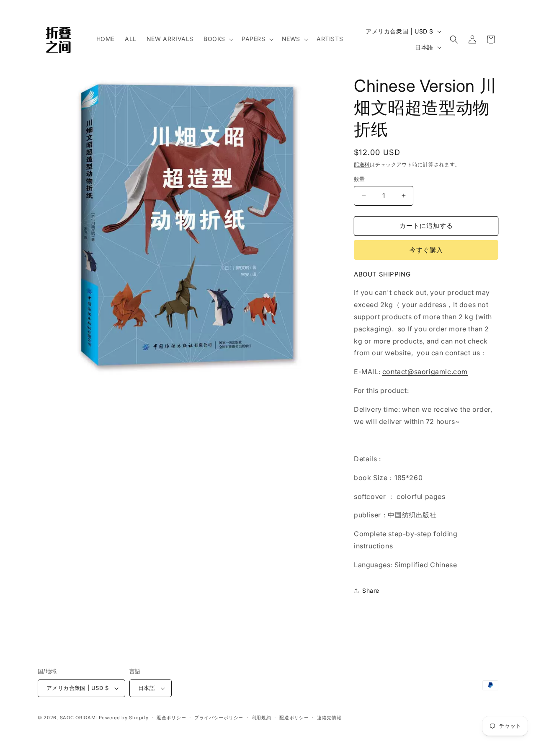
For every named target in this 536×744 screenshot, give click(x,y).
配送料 (362, 164)
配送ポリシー (294, 718)
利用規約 (261, 718)
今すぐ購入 (426, 250)
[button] (217, 39)
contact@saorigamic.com (425, 371)
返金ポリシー (171, 718)
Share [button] (370, 590)
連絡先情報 (329, 718)
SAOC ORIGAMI (78, 718)
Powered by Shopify (124, 718)
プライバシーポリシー (218, 718)
